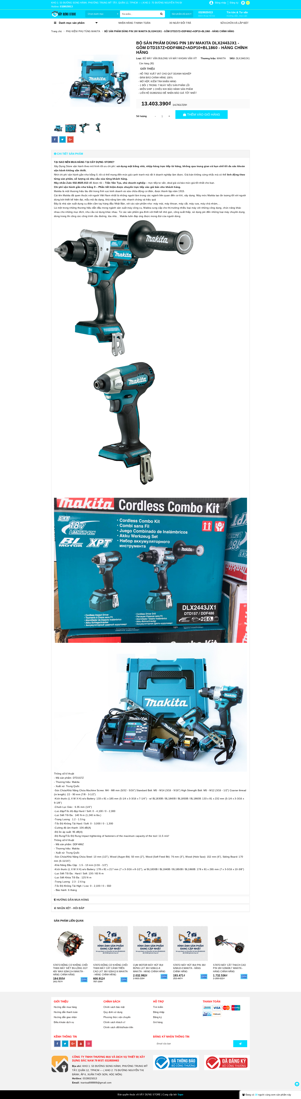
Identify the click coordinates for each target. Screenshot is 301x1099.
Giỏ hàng (158, 1022)
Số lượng (141, 116)
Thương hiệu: (208, 58)
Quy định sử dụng (112, 1012)
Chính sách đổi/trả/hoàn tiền (118, 1027)
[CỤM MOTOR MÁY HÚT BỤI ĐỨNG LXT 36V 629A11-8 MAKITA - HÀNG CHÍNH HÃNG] (150, 943)
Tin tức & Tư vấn (237, 12)
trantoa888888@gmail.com (96, 1082)
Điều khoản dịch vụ (64, 1022)
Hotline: (77, 1078)
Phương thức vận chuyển (117, 1017)
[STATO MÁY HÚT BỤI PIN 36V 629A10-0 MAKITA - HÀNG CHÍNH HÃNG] (190, 943)
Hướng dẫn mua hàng (65, 1007)
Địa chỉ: (77, 1066)
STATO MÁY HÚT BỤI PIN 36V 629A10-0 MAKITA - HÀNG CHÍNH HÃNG (189, 968)
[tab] (150, 153)
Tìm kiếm (158, 1007)
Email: (76, 1082)
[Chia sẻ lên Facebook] (54, 139)
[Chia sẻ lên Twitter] (62, 139)
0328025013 (205, 12)
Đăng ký (157, 1017)
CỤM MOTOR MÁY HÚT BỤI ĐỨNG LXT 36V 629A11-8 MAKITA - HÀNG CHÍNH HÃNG (149, 968)
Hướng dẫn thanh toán (66, 1012)
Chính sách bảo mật (114, 1007)
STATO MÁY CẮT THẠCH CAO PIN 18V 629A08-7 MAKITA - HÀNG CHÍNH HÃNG (229, 968)
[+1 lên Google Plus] (70, 139)
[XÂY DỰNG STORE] (65, 13)
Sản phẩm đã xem (181, 14)
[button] (150, 154)
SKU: (232, 58)
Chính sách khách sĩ (114, 1022)
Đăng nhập (158, 1012)
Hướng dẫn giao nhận (65, 1017)
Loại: (139, 58)
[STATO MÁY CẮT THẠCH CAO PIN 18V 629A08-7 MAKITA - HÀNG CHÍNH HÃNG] (230, 943)
